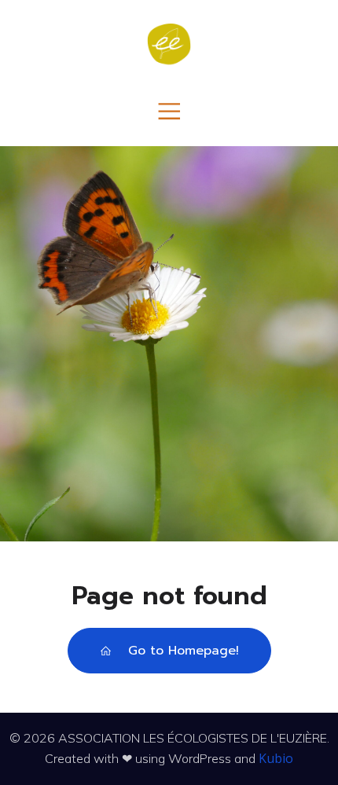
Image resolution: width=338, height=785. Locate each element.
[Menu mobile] (169, 110)
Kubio (276, 758)
